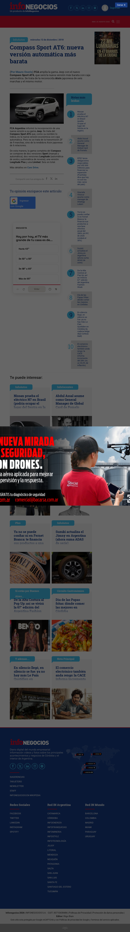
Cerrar (120, 5)
